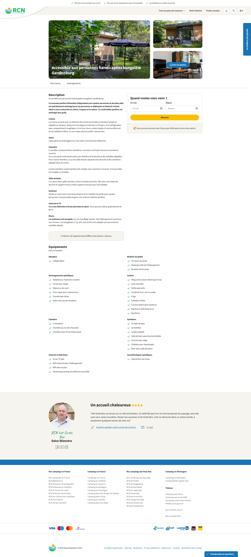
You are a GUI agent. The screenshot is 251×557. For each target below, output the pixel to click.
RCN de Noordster (134, 487)
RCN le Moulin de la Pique (60, 493)
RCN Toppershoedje (135, 499)
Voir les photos (179, 64)
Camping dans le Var (96, 496)
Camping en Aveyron (97, 484)
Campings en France (96, 477)
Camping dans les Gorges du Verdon (103, 493)
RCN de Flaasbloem (135, 506)
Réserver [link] (165, 117)
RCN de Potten (133, 480)
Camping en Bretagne (97, 487)
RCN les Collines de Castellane (62, 496)
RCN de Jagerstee (134, 490)
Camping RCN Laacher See (177, 480)
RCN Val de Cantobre (58, 502)
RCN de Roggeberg (135, 484)
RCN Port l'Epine (56, 499)
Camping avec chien (174, 494)
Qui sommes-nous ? (174, 509)
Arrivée (133, 102)
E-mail (150, 427)
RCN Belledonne (56, 480)
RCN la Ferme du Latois (59, 490)
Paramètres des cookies (191, 548)
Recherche (137, 548)
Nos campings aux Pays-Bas (138, 477)
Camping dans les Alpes (98, 502)
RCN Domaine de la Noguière (61, 484)
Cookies (176, 548)
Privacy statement (152, 548)
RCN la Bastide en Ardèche (60, 487)
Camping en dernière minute (178, 500)
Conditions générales (113, 548)
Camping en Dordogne (97, 490)
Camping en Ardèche (97, 480)
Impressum (166, 548)
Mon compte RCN (173, 516)
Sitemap (128, 548)
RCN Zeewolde (133, 493)
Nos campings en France (59, 477)
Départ (169, 102)
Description (55, 83)
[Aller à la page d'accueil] (15, 11)
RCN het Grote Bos (134, 496)
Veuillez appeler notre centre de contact (116, 427)
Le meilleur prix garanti (247, 39)
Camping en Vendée (96, 499)
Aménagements (74, 83)
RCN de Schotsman (135, 502)
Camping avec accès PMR (176, 497)
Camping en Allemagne (176, 477)
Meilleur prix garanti (174, 503)
